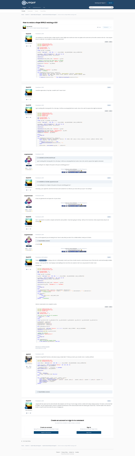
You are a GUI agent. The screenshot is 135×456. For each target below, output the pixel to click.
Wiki (29, 7)
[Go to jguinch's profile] (29, 359)
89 (30, 366)
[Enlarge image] (41, 221)
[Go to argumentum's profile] (29, 159)
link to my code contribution (71, 169)
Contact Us (71, 452)
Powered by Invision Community (67, 454)
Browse (24, 7)
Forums (23, 11)
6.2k (27, 168)
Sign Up (110, 2)
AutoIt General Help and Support (41, 28)
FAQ (44, 7)
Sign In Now (88, 432)
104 (31, 168)
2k (27, 366)
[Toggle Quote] (37, 157)
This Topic (106, 7)
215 (28, 46)
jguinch (28, 354)
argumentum (28, 154)
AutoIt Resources (36, 7)
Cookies (77, 452)
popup (110, 41)
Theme (58, 452)
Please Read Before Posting (74, 170)
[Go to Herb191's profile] (24, 27)
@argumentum (43, 260)
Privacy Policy (64, 452)
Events (36, 11)
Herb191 (30, 26)
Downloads (30, 11)
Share (99, 27)
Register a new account (46, 432)
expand (106, 41)
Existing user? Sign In (100, 3)
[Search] (112, 7)
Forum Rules (43, 11)
